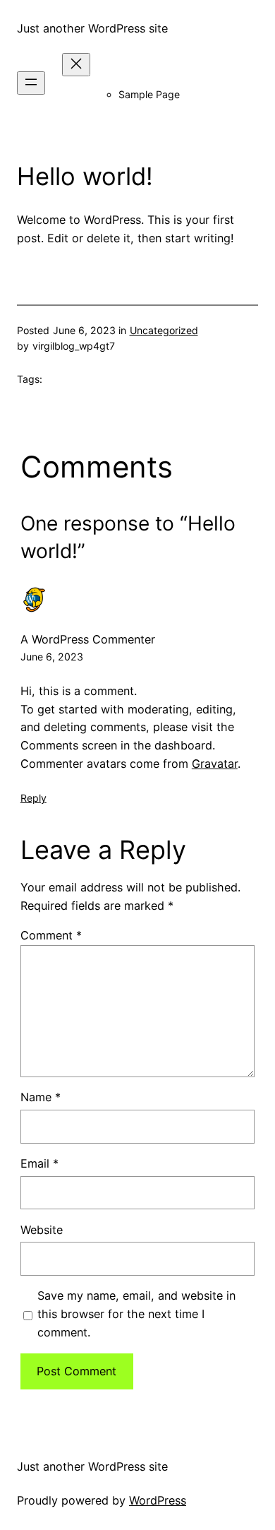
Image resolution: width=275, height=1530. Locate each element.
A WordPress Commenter (87, 639)
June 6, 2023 (51, 657)
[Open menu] (31, 83)
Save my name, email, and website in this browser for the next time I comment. (136, 1313)
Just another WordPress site (92, 28)
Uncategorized (164, 330)
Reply (33, 798)
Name (40, 1097)
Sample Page (149, 94)
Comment (51, 935)
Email (39, 1163)
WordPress (157, 1500)
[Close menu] (76, 64)
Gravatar (215, 764)
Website (41, 1230)
